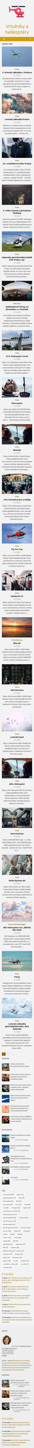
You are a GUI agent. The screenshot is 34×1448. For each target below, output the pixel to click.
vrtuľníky (7, 1267)
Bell (15, 304)
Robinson (19, 640)
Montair (17, 450)
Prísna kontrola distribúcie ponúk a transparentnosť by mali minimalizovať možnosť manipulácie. (17, 1320)
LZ (5, 1234)
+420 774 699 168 (7, 1353)
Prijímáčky (25, 1363)
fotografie (15, 1208)
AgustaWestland (9, 1198)
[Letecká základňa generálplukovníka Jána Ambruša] (17, 1008)
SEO (12, 1360)
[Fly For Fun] (17, 533)
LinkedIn (4, 1355)
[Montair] (17, 434)
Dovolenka (21, 1370)
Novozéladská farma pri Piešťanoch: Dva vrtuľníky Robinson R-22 (21, 1159)
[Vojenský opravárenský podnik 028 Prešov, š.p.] (17, 241)
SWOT (30, 1365)
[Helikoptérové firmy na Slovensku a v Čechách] (17, 291)
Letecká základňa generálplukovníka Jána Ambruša (17, 1026)
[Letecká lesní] (17, 721)
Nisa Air (17, 643)
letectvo (7, 1231)
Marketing (26, 1367)
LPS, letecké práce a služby (17, 499)
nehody (6, 1241)
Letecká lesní (17, 737)
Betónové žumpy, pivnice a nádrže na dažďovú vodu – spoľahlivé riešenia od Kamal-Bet (20, 1087)
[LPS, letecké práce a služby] (17, 484)
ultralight (24, 1261)
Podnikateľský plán (8, 1367)
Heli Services (17, 690)
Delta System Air (17, 880)
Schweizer (7, 1254)
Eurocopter (8, 1204)
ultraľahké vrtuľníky (10, 1264)
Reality (11, 1363)
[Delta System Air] (17, 865)
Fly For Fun (17, 549)
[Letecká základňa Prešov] (17, 103)
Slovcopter (17, 403)
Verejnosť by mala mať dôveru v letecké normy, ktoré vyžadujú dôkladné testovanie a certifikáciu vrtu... (16, 1442)
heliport (27, 1208)
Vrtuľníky (26, 1360)
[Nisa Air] (17, 627)
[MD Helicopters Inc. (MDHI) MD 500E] (17, 912)
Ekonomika (18, 1365)
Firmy (17, 69)
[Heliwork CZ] (17, 580)
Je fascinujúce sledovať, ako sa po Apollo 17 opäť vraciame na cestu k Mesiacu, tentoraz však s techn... (15, 1289)
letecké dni (23, 1218)
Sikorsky (19, 1254)
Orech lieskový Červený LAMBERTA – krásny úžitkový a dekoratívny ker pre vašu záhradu (21, 1119)
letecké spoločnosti (10, 1228)
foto (6, 1208)
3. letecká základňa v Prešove (17, 72)
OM (15, 1241)
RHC (5, 1247)
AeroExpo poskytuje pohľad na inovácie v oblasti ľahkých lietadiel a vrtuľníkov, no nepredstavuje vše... (16, 1425)
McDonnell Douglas (19, 924)
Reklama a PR (19, 1360)
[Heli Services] (17, 674)
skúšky (6, 1257)
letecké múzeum (9, 1221)
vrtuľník (24, 1264)
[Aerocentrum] (17, 818)
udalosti (7, 1261)
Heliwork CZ (17, 596)
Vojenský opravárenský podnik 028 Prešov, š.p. (17, 258)
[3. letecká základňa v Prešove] (17, 56)
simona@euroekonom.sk (9, 1348)
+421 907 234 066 (7, 1351)
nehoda (17, 1238)
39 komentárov (24, 1140)
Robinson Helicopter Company (13, 1251)
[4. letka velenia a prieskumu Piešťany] (17, 195)
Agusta (20, 1194)
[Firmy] (17, 961)
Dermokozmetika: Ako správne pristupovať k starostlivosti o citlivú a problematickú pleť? (19, 1108)
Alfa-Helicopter (17, 784)
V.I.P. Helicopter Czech (17, 356)
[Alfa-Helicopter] (17, 768)
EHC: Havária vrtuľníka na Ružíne (20, 1167)
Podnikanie (5, 1365)
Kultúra (4, 1370)
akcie (22, 1198)
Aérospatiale (8, 1201)
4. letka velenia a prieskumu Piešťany (17, 211)
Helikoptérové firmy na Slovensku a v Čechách (17, 308)
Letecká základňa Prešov (17, 119)
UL (15, 1261)
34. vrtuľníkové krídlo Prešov (17, 163)
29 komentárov (24, 1163)
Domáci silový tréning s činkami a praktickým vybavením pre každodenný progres (20, 1077)
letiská (26, 1231)
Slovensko (17, 1257)
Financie (11, 1365)
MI (12, 1234)
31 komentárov (25, 1150)
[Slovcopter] (17, 387)
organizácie (21, 1244)
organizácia (8, 1244)
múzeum (7, 1238)
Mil (19, 1234)
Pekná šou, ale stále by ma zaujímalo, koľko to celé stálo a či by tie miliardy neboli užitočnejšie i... (16, 1298)
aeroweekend (8, 1194)
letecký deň (25, 1228)
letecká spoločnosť (10, 1214)
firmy (18, 1204)
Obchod (14, 1370)
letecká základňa (9, 1218)
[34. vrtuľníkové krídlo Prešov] (17, 148)
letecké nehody (9, 1224)
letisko (17, 1231)
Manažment (17, 1363)
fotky (27, 1204)
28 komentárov (24, 1169)
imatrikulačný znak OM (11, 1211)
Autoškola (5, 1363)
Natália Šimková (23, 1410)
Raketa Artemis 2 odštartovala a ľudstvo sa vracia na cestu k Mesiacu (20, 1098)
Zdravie (25, 1365)
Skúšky (9, 1370)
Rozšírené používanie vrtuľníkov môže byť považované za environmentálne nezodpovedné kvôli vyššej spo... (16, 1434)
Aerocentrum (17, 833)
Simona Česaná (23, 1385)
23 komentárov (24, 1179)
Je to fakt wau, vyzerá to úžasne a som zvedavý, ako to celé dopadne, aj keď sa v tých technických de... (17, 1280)
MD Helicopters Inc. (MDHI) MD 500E (17, 928)
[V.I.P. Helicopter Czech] (17, 340)
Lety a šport (14, 1177)
